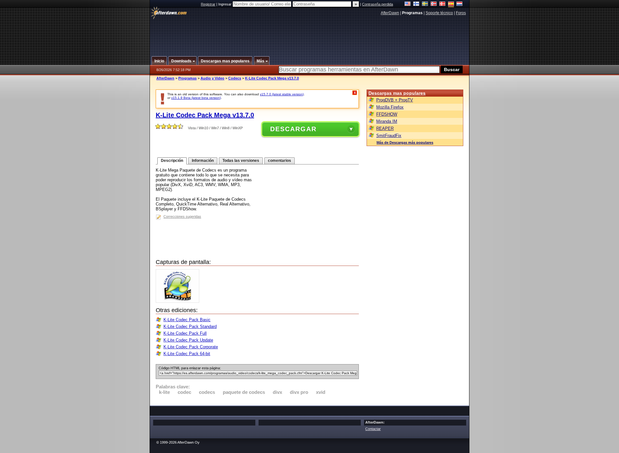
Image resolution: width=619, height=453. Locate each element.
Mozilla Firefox (390, 107)
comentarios (279, 160)
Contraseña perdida (377, 4)
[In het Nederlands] (460, 4)
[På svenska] (425, 4)
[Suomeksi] (416, 4)
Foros (461, 13)
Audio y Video (212, 78)
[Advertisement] (309, 33)
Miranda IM (386, 121)
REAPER (385, 128)
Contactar (373, 429)
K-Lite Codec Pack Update (188, 340)
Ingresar (225, 4)
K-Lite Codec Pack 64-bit (186, 353)
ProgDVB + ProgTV (394, 100)
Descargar (293, 128)
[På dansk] (442, 4)
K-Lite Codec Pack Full (185, 333)
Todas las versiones (240, 160)
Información (203, 160)
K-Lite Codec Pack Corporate (190, 346)
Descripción (172, 160)
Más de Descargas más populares (405, 142)
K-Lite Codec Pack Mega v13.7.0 (272, 78)
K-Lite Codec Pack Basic (187, 319)
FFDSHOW (386, 114)
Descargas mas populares (397, 93)
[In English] (408, 4)
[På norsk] (434, 4)
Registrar (208, 4)
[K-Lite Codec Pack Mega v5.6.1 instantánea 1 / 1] (179, 301)
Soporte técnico (439, 13)
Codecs (234, 78)
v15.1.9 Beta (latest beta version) (196, 98)
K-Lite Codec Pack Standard (190, 326)
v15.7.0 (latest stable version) (282, 94)
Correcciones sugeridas (182, 216)
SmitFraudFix (388, 135)
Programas (187, 78)
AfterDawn (390, 13)
